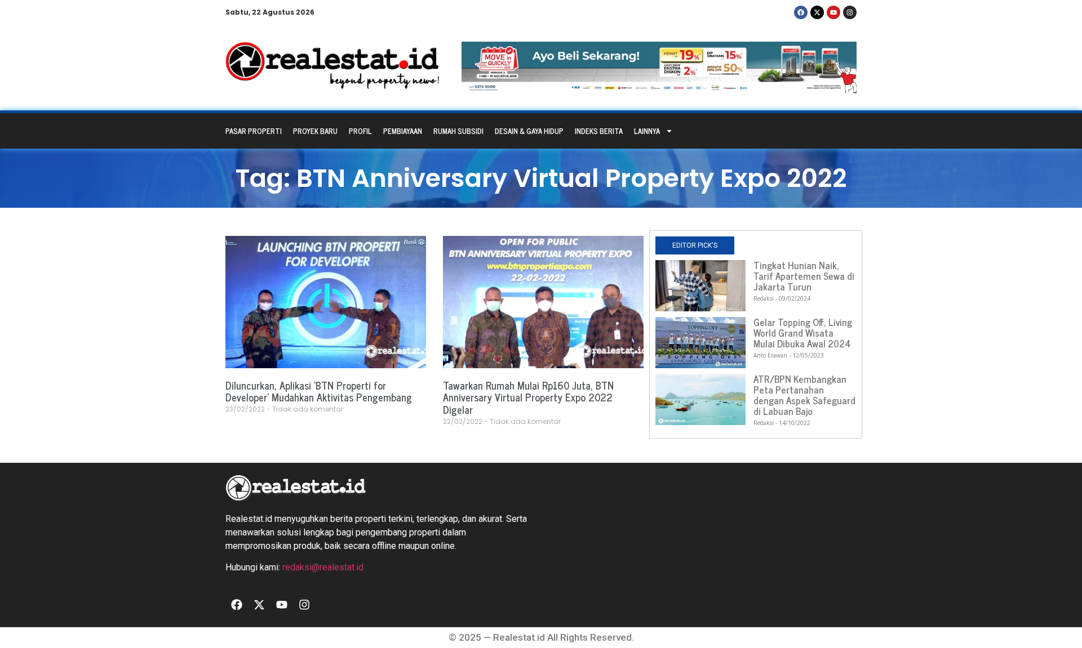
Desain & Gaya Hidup (529, 131)
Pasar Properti (253, 131)
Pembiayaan (402, 131)
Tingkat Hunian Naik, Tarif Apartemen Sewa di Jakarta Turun (803, 275)
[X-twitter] (817, 12)
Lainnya (647, 131)
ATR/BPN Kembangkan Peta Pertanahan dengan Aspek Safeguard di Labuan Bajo (804, 395)
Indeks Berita (599, 131)
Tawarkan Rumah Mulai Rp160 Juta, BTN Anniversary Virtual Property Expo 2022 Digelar (528, 397)
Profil (360, 131)
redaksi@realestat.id (322, 567)
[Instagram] (850, 12)
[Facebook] (801, 12)
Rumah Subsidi (458, 131)
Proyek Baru (315, 131)
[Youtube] (833, 12)
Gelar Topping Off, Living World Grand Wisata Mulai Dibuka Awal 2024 (802, 332)
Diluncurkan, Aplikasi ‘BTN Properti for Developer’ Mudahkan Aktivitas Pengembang (318, 391)
